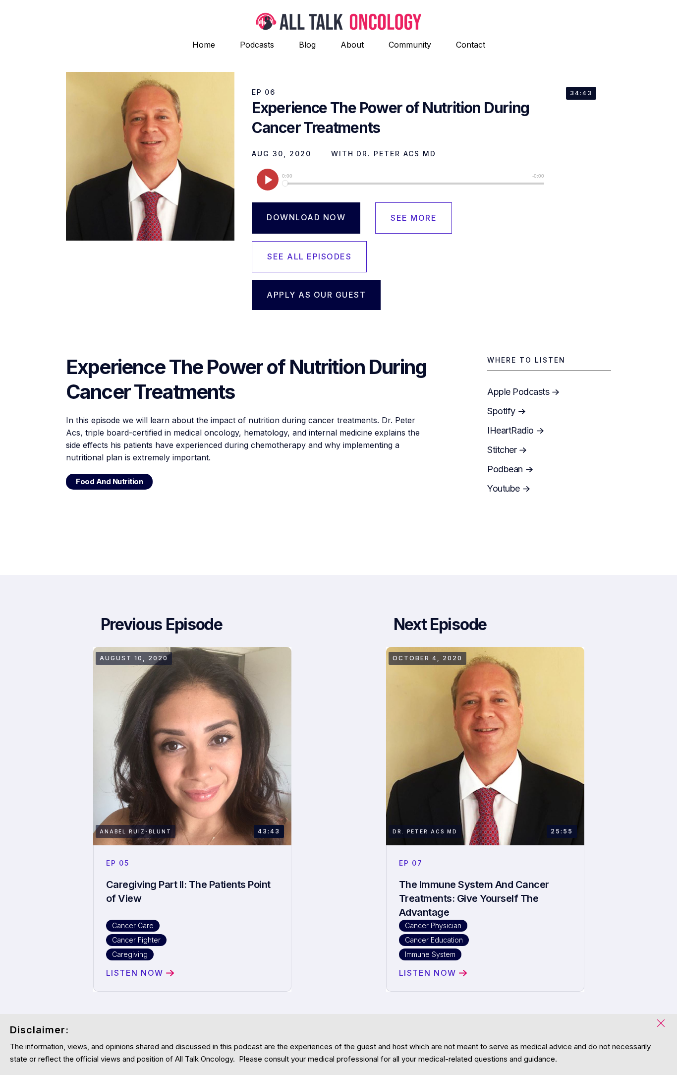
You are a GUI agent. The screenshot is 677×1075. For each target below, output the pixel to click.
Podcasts (257, 45)
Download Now (306, 217)
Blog (307, 45)
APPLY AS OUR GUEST (316, 295)
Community (410, 45)
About (352, 45)
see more (414, 218)
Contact (470, 45)
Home (203, 45)
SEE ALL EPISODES (309, 256)
